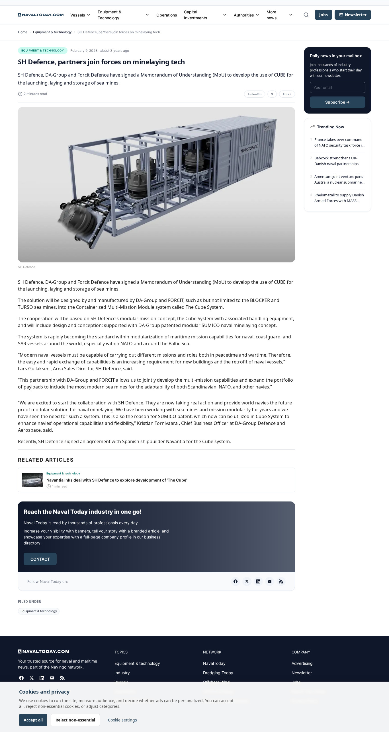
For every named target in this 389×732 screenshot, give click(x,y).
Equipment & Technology (109, 14)
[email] (269, 581)
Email (287, 94)
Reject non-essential (75, 720)
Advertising (302, 663)
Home (22, 32)
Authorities (244, 15)
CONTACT (40, 559)
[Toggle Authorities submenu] (257, 15)
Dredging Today (218, 672)
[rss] (281, 581)
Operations (166, 15)
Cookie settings (122, 720)
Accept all (33, 720)
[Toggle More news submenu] (290, 15)
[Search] (306, 15)
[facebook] (235, 581)
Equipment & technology (52, 32)
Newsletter (302, 672)
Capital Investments (195, 14)
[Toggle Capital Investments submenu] (224, 15)
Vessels (77, 15)
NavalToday (214, 663)
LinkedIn (254, 94)
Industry (122, 672)
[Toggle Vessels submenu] (88, 15)
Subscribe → (337, 102)
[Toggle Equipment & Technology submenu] (147, 15)
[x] (246, 581)
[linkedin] (258, 581)
